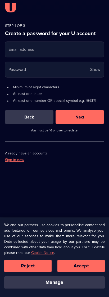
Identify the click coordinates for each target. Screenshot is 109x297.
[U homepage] (10, 7)
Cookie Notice (42, 252)
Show (95, 69)
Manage (54, 282)
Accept (81, 265)
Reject (28, 265)
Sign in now (14, 160)
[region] (54, 257)
